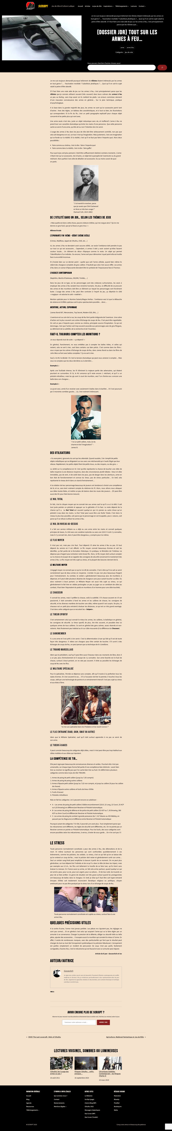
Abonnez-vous (103, 1022)
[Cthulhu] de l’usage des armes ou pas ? (59, 1072)
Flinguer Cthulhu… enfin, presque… (84, 1072)
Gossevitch (68, 971)
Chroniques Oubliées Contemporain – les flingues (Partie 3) (110, 1073)
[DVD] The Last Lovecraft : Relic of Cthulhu (44, 1037)
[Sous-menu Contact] (145, 6)
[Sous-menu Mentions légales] (66, 1106)
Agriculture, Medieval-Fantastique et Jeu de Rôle (125, 1037)
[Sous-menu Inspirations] (112, 6)
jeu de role (129, 52)
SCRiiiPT (43, 6)
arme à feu (130, 47)
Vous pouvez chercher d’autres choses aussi (103, 63)
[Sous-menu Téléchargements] (128, 6)
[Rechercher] (162, 67)
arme (122, 47)
